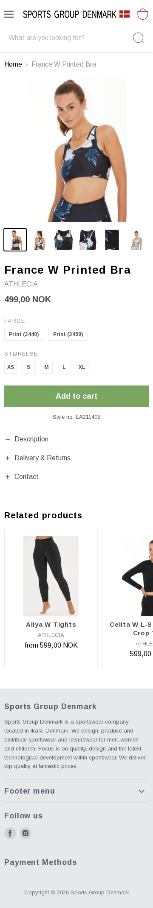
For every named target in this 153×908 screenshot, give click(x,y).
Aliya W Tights (51, 624)
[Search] (137, 38)
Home (13, 64)
